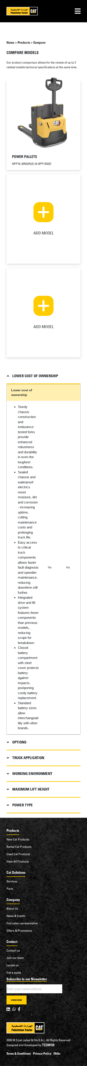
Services (11, 881)
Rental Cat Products (18, 847)
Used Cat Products (18, 854)
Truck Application (28, 758)
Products (24, 42)
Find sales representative (22, 923)
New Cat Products (17, 839)
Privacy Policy (42, 1054)
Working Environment (32, 773)
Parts (9, 889)
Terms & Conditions (18, 1054)
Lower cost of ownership (35, 376)
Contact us (13, 950)
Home (10, 42)
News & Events (15, 916)
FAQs (57, 1054)
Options (19, 742)
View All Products (17, 861)
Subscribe (16, 1000)
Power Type (22, 805)
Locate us (12, 965)
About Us (12, 909)
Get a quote (13, 973)
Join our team (15, 958)
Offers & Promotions (19, 931)
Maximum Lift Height (31, 789)
